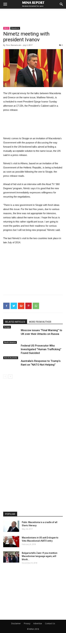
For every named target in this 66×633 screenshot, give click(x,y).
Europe (7, 327)
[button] (61, 4)
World (6, 28)
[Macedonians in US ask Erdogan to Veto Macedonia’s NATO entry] (11, 541)
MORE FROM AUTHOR (40, 322)
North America (10, 342)
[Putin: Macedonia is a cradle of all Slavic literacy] (11, 526)
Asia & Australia (10, 358)
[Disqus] (33, 424)
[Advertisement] (33, 14)
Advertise (37, 623)
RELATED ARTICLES (15, 322)
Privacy (27, 623)
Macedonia (15, 28)
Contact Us (50, 623)
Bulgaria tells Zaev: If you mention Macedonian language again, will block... (39, 556)
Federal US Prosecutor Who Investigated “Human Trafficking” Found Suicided (41, 349)
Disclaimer (16, 623)
